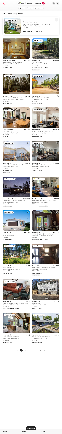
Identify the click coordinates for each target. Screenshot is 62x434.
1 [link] (21, 350)
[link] (17, 350)
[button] (27, 31)
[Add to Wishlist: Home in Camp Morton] (27, 40)
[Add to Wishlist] (56, 20)
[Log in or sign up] (53, 3)
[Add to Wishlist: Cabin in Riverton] (27, 109)
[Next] (44, 350)
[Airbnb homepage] (4, 3)
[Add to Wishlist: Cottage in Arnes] (27, 76)
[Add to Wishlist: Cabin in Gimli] (57, 40)
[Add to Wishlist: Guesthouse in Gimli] (57, 178)
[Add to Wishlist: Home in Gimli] (57, 109)
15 (40, 350)
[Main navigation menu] (57, 3)
